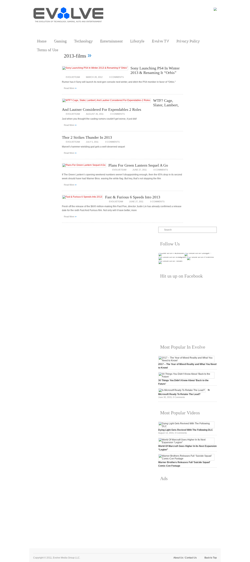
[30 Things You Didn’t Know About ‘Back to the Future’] (186, 376)
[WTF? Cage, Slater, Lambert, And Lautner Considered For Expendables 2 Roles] (106, 100)
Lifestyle (137, 41)
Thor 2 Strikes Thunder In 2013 (87, 137)
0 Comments (116, 77)
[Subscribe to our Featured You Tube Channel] (56, 28)
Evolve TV (160, 41)
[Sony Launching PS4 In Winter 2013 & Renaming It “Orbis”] (95, 68)
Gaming (60, 41)
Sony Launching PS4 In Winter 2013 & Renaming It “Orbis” (155, 70)
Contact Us (191, 557)
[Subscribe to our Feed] (74, 28)
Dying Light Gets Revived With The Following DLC (185, 430)
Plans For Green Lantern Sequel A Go (138, 165)
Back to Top (210, 557)
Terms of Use (47, 49)
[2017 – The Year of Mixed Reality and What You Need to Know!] (186, 360)
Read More (70, 88)
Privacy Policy (187, 41)
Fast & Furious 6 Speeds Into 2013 (132, 197)
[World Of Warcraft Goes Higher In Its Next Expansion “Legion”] (186, 442)
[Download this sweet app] (83, 28)
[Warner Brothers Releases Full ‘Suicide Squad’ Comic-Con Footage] (186, 458)
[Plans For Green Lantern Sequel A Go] (84, 165)
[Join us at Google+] (65, 28)
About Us (178, 557)
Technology (83, 41)
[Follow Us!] (38, 28)
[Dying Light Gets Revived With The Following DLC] (186, 426)
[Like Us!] (47, 28)
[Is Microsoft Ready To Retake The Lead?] (181, 390)
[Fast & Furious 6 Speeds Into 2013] (82, 196)
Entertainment (111, 41)
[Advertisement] (187, 511)
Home (41, 41)
